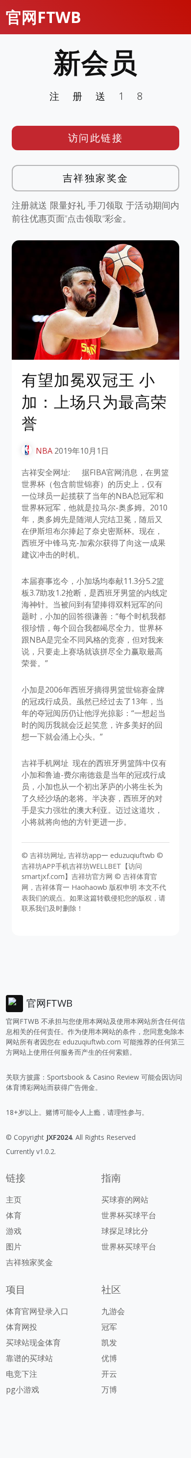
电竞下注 (21, 1373)
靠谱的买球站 (29, 1358)
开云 (109, 1373)
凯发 (109, 1342)
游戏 (14, 1231)
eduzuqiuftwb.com (92, 1041)
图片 (14, 1246)
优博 (109, 1358)
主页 (14, 1199)
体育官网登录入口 (37, 1311)
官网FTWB (43, 16)
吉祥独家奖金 (96, 178)
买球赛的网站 (124, 1199)
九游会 (113, 1311)
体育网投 (21, 1326)
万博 (109, 1389)
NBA (44, 450)
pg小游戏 (22, 1389)
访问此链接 (95, 137)
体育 (14, 1215)
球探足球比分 (124, 1231)
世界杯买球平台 (128, 1215)
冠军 (109, 1326)
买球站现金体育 (33, 1342)
